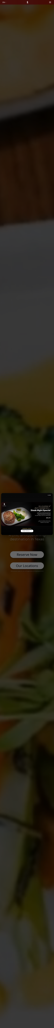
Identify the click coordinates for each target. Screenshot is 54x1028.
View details (24, 530)
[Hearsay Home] (27, 2)
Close (49, 495)
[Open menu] (50, 2)
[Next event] (50, 514)
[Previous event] (3, 514)
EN (4, 2)
